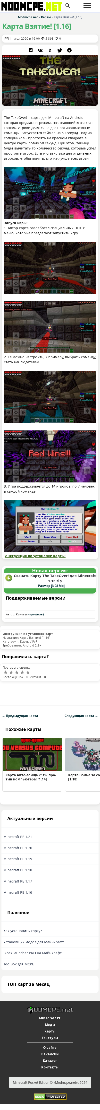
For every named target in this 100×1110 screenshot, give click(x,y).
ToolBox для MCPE (18, 964)
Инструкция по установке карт (28, 634)
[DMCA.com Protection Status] (50, 1096)
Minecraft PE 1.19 (17, 859)
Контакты (50, 1067)
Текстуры (50, 1038)
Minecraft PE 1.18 (17, 870)
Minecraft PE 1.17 (17, 881)
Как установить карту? (22, 930)
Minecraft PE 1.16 (17, 892)
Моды (50, 1025)
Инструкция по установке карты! (35, 555)
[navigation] (87, 5)
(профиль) (36, 614)
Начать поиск (68, 5)
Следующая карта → (81, 716)
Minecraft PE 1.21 (17, 836)
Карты (50, 1031)
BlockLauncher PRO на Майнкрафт (32, 953)
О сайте (50, 1047)
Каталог (50, 1060)
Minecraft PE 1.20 (17, 848)
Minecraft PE (50, 1018)
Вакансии (50, 1054)
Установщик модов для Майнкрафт (33, 942)
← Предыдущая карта (20, 716)
